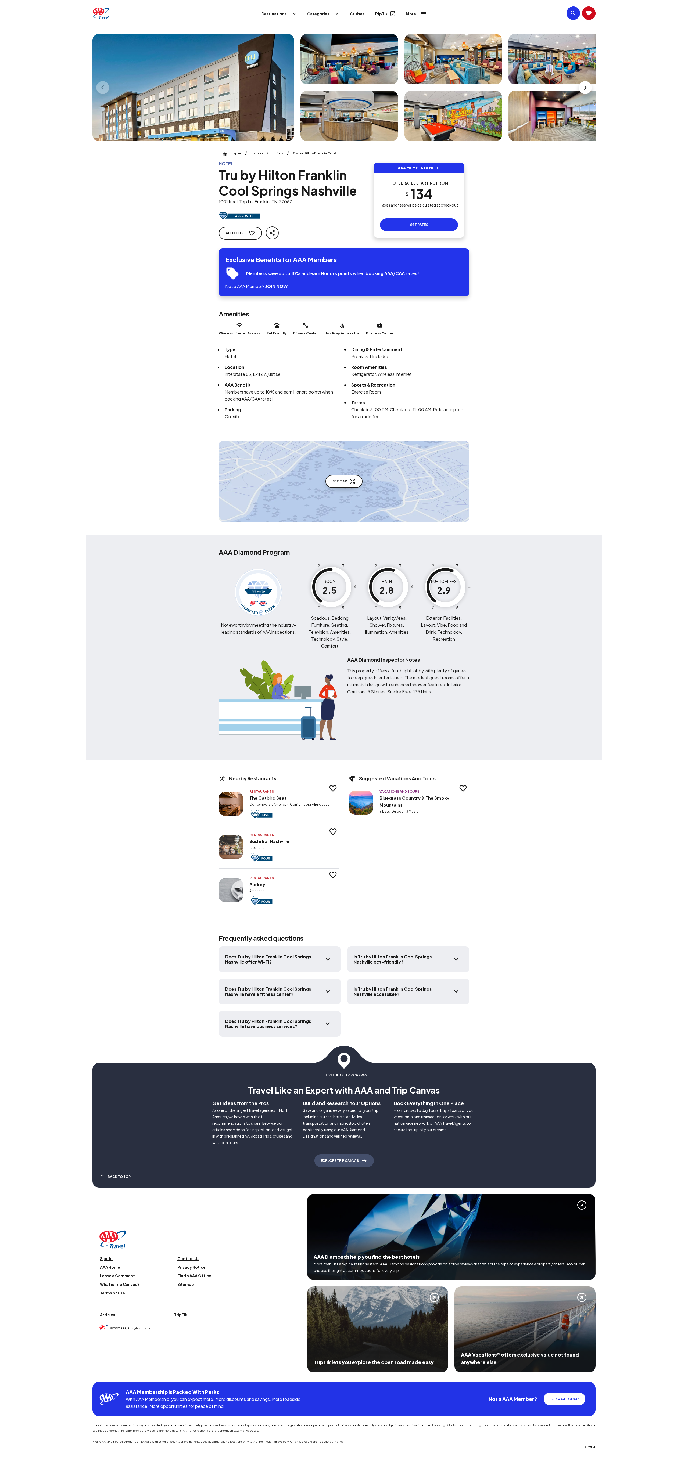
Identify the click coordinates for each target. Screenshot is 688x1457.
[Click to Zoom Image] (193, 87)
